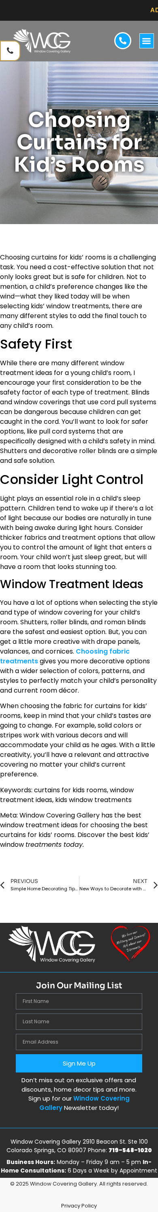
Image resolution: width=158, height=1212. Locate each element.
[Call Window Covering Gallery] (10, 51)
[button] (146, 40)
